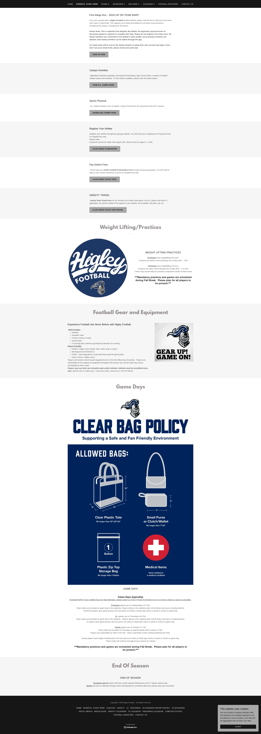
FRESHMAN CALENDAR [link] (153, 711)
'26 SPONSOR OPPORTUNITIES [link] (156, 708)
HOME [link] (70, 4)
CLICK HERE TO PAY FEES (105, 179)
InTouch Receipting (148, 170)
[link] (130, 727)
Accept (238, 726)
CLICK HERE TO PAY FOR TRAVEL (108, 210)
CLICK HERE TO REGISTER (105, 149)
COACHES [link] (110, 708)
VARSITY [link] (121, 708)
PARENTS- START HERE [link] (87, 4)
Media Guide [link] (100, 711)
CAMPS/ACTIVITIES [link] (173, 711)
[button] (105, 4)
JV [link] (128, 708)
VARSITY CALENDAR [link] (117, 711)
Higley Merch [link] (86, 711)
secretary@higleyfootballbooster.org (144, 600)
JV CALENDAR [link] (134, 711)
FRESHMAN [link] (135, 708)
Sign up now (99, 54)
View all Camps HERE (103, 85)
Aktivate (120, 134)
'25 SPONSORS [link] (178, 708)
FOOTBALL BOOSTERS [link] (168, 4)
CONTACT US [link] (187, 4)
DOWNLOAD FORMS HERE (104, 113)
